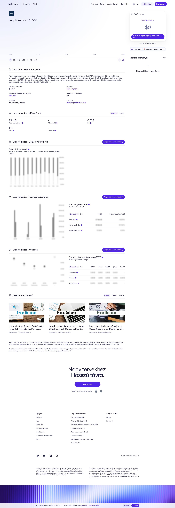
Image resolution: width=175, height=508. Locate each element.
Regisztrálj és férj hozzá (112, 142)
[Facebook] (38, 456)
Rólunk (102, 4)
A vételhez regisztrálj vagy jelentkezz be (146, 37)
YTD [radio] (23, 60)
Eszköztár (39, 425)
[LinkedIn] (51, 456)
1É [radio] (27, 60)
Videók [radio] (121, 295)
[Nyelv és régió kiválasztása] (134, 4)
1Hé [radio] (14, 60)
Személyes (26, 4)
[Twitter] (44, 456)
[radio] (119, 60)
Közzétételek (75, 443)
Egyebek (124, 4)
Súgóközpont (40, 432)
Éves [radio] (81, 214)
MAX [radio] (35, 60)
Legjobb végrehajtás (78, 428)
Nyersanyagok (72, 89)
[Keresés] (138, 4)
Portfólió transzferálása (44, 436)
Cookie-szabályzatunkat (90, 505)
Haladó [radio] (121, 113)
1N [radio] (10, 60)
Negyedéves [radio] (74, 214)
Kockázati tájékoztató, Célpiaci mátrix (84, 425)
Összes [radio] (106, 295)
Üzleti (35, 4)
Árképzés (94, 4)
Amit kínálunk (112, 4)
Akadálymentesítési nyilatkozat (82, 439)
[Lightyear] (13, 4)
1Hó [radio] (19, 60)
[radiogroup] (23, 60)
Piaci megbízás (146, 20)
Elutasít (126, 505)
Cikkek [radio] (114, 295)
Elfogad (135, 505)
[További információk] (164, 57)
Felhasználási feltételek (79, 421)
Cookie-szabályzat (77, 436)
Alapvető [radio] (114, 113)
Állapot (38, 439)
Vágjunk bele (87, 384)
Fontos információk (77, 417)
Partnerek (109, 421)
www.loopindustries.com (76, 103)
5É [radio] (31, 60)
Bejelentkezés (147, 4)
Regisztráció (160, 4)
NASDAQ (12, 96)
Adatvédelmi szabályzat (79, 432)
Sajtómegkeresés (42, 428)
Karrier (108, 417)
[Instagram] (57, 456)
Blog (37, 421)
